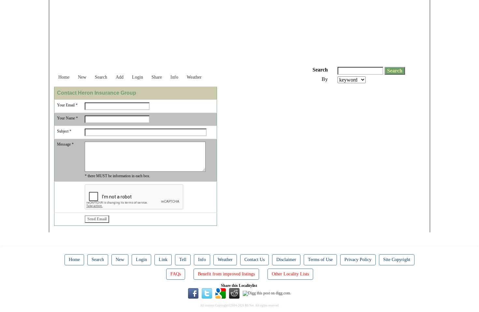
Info (174, 77)
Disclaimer (286, 259)
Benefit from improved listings (226, 274)
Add (119, 77)
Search (101, 77)
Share (157, 77)
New (82, 77)
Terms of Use (320, 259)
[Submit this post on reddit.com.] (234, 293)
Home (63, 77)
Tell (182, 259)
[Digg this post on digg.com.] (267, 293)
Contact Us (254, 259)
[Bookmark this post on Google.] (220, 293)
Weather (194, 77)
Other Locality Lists (290, 274)
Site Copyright (396, 259)
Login (137, 77)
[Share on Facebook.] (193, 293)
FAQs (175, 274)
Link (163, 259)
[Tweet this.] (207, 293)
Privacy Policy (357, 259)
